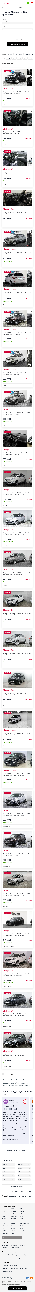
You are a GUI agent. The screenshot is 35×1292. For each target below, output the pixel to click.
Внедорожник (12, 1196)
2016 (19, 58)
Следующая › (13, 1074)
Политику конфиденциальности (11, 1284)
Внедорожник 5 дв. (25, 1196)
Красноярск (17, 1258)
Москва (4, 1255)
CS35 (16, 1192)
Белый (10, 54)
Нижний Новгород (7, 1258)
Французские (15, 1247)
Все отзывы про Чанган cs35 (17, 1151)
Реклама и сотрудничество (10, 1268)
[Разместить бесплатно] (28, 3)
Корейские (5, 1247)
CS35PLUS (30, 1192)
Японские (14, 1245)
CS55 (22, 1192)
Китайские (5, 1245)
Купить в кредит (8, 100)
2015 (14, 58)
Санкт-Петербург (13, 1255)
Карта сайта (23, 1268)
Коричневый (18, 54)
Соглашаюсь (17, 1288)
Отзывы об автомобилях (9, 1265)
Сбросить (19, 39)
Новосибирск (23, 1255)
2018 (30, 58)
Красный (27, 54)
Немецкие (23, 1245)
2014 (8, 58)
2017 (25, 58)
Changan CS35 (9, 89)
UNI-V (11, 1192)
